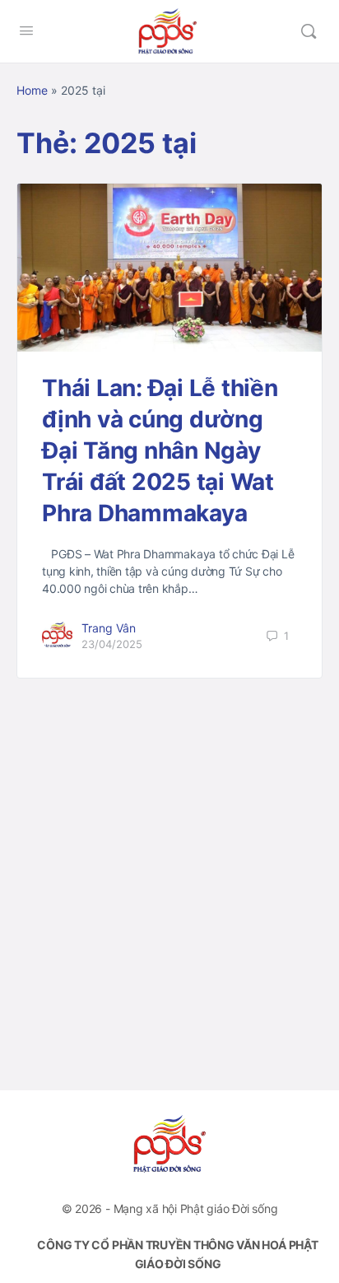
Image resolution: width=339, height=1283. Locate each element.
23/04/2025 (111, 644)
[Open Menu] (26, 30)
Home (32, 90)
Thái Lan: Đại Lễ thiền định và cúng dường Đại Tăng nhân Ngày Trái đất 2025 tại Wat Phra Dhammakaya (160, 450)
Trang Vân (108, 628)
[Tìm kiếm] (308, 31)
